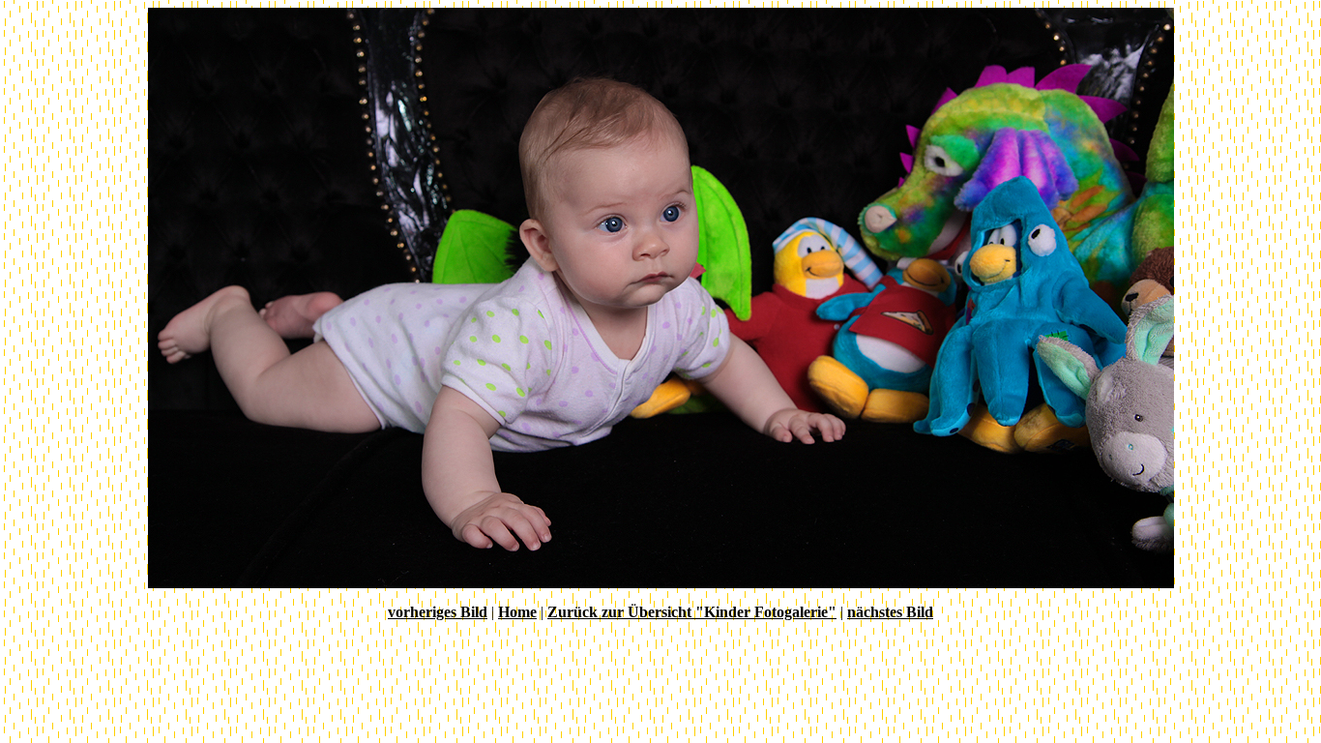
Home (517, 612)
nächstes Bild (890, 612)
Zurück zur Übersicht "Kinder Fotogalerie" (692, 612)
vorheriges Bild (437, 612)
